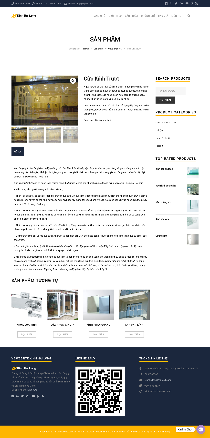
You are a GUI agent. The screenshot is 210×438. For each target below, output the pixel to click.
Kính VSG (32, 390)
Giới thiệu (115, 16)
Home (86, 49)
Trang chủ (98, 16)
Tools (158, 146)
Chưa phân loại (115, 49)
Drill (157, 130)
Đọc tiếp (27, 334)
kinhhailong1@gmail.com (81, 3)
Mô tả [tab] (17, 151)
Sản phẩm (131, 16)
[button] (73, 81)
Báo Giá (163, 16)
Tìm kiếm (165, 100)
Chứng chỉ (148, 16)
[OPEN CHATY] (200, 429)
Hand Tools (161, 138)
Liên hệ (176, 16)
